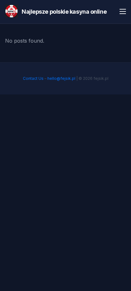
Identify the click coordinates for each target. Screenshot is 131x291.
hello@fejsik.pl (61, 78)
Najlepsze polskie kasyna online (64, 11)
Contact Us (33, 78)
